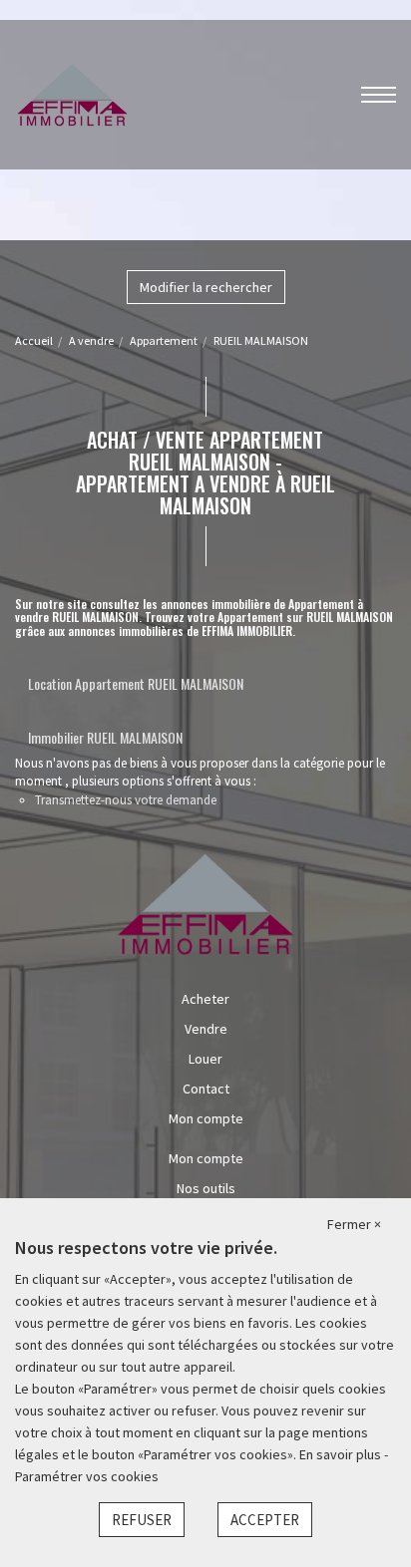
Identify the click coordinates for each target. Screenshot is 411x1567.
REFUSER (142, 1519)
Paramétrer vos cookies (87, 1476)
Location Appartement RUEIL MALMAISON (135, 683)
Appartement (164, 340)
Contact (206, 1088)
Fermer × (354, 1224)
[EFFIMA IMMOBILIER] (72, 93)
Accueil (34, 340)
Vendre (206, 1029)
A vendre (91, 340)
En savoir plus (341, 1454)
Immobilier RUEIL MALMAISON (105, 737)
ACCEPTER (264, 1519)
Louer (205, 1059)
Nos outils (206, 1188)
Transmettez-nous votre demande (125, 799)
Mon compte (206, 1118)
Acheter (205, 999)
